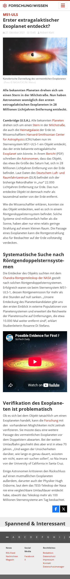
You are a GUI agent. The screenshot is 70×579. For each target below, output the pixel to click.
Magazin (10, 559)
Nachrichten (12, 556)
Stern (36, 125)
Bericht (51, 154)
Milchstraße (57, 125)
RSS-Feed (10, 552)
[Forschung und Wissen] (25, 6)
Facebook (29, 556)
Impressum (48, 559)
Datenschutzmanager (53, 566)
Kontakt (47, 563)
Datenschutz (49, 556)
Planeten (58, 120)
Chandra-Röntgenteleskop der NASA (27, 278)
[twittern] (63, 508)
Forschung (51, 420)
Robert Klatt (47, 32)
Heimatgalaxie (29, 130)
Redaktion (48, 552)
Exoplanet (9, 154)
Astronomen (30, 159)
